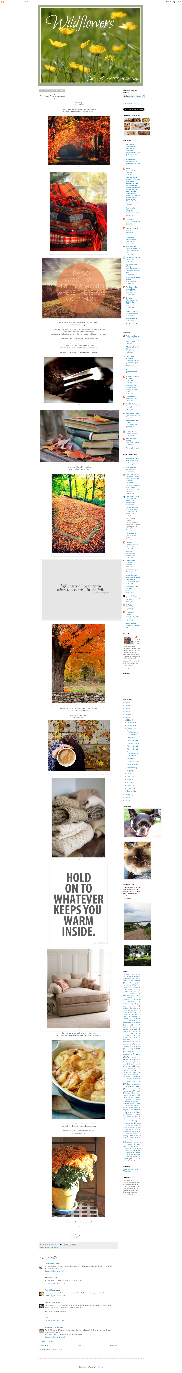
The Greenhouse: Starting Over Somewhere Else (131, 500)
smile (139, 1131)
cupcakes (126, 1040)
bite (127, 369)
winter (125, 1159)
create (135, 1037)
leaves (56, 1247)
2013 (127, 717)
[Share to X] (70, 1244)
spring (125, 1136)
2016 (127, 708)
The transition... (130, 259)
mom (128, 1093)
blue (137, 1010)
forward (134, 1057)
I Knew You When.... (133, 761)
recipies (129, 1116)
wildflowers (137, 1154)
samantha (129, 1123)
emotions (128, 1046)
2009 (127, 800)
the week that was (131, 433)
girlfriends (134, 1064)
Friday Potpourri (132, 740)
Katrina (138, 980)
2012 (127, 720)
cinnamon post (131, 431)
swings (128, 1142)
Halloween (135, 978)
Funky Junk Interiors (133, 336)
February (130, 788)
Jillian (131, 980)
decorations (127, 1042)
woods (136, 1159)
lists (133, 1086)
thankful (129, 1144)
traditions (134, 1146)
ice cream (126, 1076)
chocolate (132, 1021)
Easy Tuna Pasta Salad (133, 351)
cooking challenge (130, 1029)
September (131, 768)
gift (137, 1062)
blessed (135, 1008)
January (130, 791)
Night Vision (129, 564)
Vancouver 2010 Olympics (132, 995)
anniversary (132, 1002)
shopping (128, 1129)
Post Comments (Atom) (56, 1349)
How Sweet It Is (131, 467)
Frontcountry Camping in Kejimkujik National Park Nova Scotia (132, 362)
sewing (125, 1127)
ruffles (133, 1121)
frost (136, 1059)
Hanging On (131, 737)
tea (134, 1142)
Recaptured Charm (132, 413)
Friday (127, 979)
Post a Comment (47, 1341)
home (128, 168)
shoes (138, 1127)
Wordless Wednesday (132, 1000)
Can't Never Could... (133, 497)
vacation (129, 1150)
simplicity (126, 1131)
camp (125, 1016)
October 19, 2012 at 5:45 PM (54, 1320)
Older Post (113, 1346)
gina (124, 1064)
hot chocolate (134, 1074)
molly (139, 1091)
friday (51, 1247)
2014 (127, 714)
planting (132, 1103)
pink (124, 1103)
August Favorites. (131, 469)
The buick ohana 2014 (132, 313)
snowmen (135, 1133)
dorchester (127, 1044)
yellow (131, 1161)
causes (125, 1018)
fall (128, 1049)
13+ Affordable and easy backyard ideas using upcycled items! (133, 339)
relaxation (126, 1119)
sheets (132, 1127)
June (129, 777)
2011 (127, 795)
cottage (126, 1033)
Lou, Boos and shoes (133, 257)
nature (125, 1097)
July (128, 774)
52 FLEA (129, 605)
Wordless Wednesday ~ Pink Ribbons (132, 753)
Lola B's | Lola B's (132, 311)
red (136, 1117)
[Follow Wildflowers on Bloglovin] (134, 97)
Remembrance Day (130, 989)
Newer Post (44, 1346)
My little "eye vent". (131, 398)
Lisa (127, 983)
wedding (129, 1152)
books (135, 1012)
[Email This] (66, 1244)
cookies (125, 1027)
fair (134, 1046)
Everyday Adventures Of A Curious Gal (132, 300)
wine (127, 1156)
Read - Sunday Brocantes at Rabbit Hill (133, 625)
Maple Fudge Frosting (132, 442)
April (129, 782)
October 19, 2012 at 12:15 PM (55, 1283)
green (139, 1066)
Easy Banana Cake (131, 371)
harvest (125, 1070)
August (129, 771)
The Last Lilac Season (132, 607)
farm (129, 1052)
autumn (47, 1247)
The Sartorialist (131, 533)
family (137, 1048)
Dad (124, 976)
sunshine (137, 1140)
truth (133, 1148)
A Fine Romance (131, 281)
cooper (125, 1031)
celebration (137, 1018)
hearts (134, 1070)
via (78, 166)
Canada (126, 974)
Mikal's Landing (131, 318)
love (139, 1086)
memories (127, 1091)
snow (127, 1133)
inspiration (137, 1076)
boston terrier (127, 1014)
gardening (131, 1062)
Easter (131, 976)
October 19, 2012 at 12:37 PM (55, 1296)
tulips (139, 1148)
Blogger (100, 1367)
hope (124, 1074)
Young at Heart (50, 1263)
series (136, 1125)
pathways (135, 1101)
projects (126, 1110)
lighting (138, 1084)
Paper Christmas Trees (133, 415)
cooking (135, 1027)
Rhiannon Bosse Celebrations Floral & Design (132, 389)
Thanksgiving (131, 758)
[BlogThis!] (68, 1244)
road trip (135, 1119)
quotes (129, 1112)
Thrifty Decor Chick (133, 474)
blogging (130, 1010)
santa (139, 1123)
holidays (125, 1072)
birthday (126, 1008)
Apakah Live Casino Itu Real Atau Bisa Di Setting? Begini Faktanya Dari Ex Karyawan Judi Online (133, 199)
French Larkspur (132, 570)
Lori (48, 1244)
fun (124, 1062)
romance (126, 1121)
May (128, 779)
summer (126, 1140)
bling (124, 1010)
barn (124, 1006)
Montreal (125, 985)
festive (137, 1052)
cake (135, 1014)
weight (138, 1152)
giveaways (127, 1066)
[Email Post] (60, 1244)
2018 (127, 703)
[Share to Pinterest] (75, 1244)
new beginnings (136, 1097)
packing (138, 1099)
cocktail (138, 1023)
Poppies (135, 987)
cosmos (135, 1031)
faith (139, 1046)
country (138, 1033)
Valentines (132, 993)
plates (139, 1103)
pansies (127, 1101)
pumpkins (137, 1110)
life (139, 1081)
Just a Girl (129, 551)
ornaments (129, 1099)
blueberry (126, 1012)
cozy (129, 1035)
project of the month (130, 1107)
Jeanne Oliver (131, 159)
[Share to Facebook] (73, 1244)
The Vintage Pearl (132, 507)
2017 (127, 705)
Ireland (125, 980)
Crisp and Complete (133, 743)
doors (136, 1042)
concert (135, 1025)
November (131, 725)
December (131, 723)
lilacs (127, 1086)
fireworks (126, 1054)
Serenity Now (130, 397)
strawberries (134, 1137)
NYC (133, 985)
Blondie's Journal (51, 1302)
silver (136, 1129)
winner (135, 1156)
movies (136, 1093)
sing (133, 1131)
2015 (127, 711)
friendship (127, 1060)
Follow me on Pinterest (131, 103)
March (129, 785)
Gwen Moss (130, 219)
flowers (137, 1054)
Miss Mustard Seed (132, 458)
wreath (125, 1161)
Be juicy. (128, 590)
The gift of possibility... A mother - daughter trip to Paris (133, 250)
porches (128, 1105)
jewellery (129, 1078)
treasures (126, 1148)
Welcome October (133, 764)
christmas (127, 1023)
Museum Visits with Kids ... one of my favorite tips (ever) (133, 270)
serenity (128, 1125)
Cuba (135, 974)
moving (125, 1095)
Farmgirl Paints (50, 1290)
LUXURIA (129, 542)
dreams (138, 1044)
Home (79, 1346)
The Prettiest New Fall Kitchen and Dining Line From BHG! (133, 478)
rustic (139, 1121)
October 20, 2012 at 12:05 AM (55, 1337)
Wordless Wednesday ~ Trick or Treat (132, 732)
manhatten (133, 1089)
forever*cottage (131, 596)
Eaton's (138, 976)
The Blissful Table (132, 404)
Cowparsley (130, 237)
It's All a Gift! (129, 380)
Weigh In (131, 997)
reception (129, 1114)
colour (128, 1025)
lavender (138, 1078)
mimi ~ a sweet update (132, 581)
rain (139, 1112)
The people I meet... (132, 448)
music (134, 1095)
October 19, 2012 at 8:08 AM (54, 1271)
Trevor (138, 991)
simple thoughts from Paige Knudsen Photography (133, 577)
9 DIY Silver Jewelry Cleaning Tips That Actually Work (132, 511)
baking (136, 1004)
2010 (127, 798)
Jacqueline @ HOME (52, 1327)
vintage (138, 1150)
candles (134, 1016)
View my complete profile (131, 668)
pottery (136, 1105)
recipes (138, 1115)
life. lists (131, 1084)
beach (134, 1006)
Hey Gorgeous (131, 386)
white (128, 1154)
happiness (131, 1068)
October (130, 728)
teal (139, 1142)
